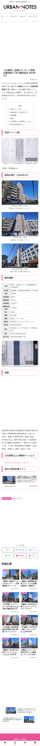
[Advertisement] (20, 45)
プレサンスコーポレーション (16, 462)
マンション (18, 498)
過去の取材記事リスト (17, 124)
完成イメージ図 (15, 109)
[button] (32, 555)
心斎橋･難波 (7, 498)
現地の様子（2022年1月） (19, 112)
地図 (11, 118)
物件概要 (13, 115)
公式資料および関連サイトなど (20, 121)
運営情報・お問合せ (20, 739)
